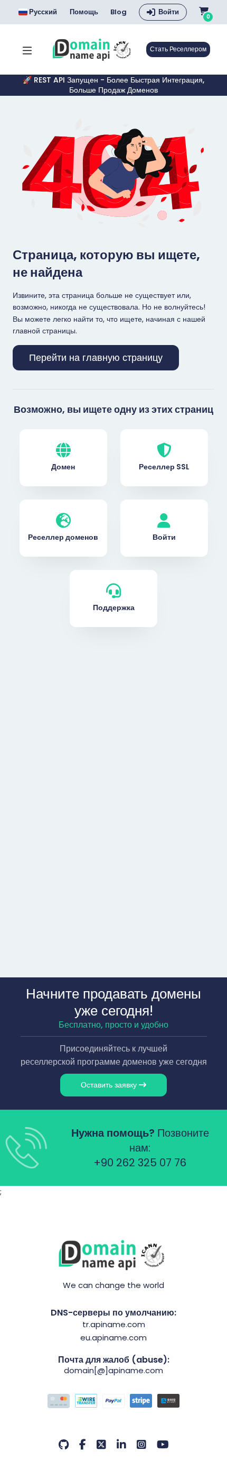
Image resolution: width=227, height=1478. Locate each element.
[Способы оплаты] (113, 1402)
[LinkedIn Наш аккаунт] (121, 1444)
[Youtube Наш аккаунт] (163, 1444)
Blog (118, 12)
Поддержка (114, 607)
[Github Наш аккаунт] (64, 1444)
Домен (63, 466)
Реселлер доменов (63, 537)
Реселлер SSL (164, 466)
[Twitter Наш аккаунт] (101, 1444)
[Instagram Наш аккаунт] (141, 1444)
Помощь (84, 12)
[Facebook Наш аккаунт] (82, 1444)
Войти (168, 12)
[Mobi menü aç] (27, 49)
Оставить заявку (110, 1085)
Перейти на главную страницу (96, 357)
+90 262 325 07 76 (139, 1162)
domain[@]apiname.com (113, 1370)
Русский (42, 12)
